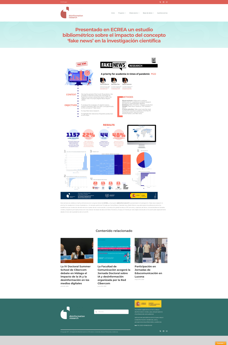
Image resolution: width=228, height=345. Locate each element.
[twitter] (160, 2)
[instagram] (163, 2)
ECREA (106, 203)
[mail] (166, 2)
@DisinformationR (123, 203)
